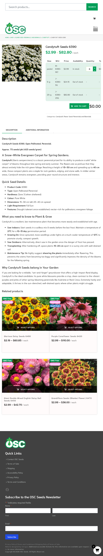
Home (7, 37)
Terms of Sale (13, 463)
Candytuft (45, 37)
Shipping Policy (42, 544)
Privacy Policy (13, 477)
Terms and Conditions (16, 482)
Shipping (11, 468)
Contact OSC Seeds (15, 459)
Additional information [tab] (37, 130)
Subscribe (12, 537)
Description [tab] (11, 130)
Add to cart (80, 106)
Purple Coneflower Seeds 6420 (67, 336)
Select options (27, 327)
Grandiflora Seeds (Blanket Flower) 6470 (72, 398)
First (7, 515)
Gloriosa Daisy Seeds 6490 (17, 336)
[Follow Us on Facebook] (7, 489)
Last (54, 515)
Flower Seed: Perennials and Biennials (28, 37)
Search (92, 7)
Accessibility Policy (15, 472)
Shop (12, 37)
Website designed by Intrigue (16, 547)
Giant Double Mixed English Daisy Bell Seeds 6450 (22, 399)
